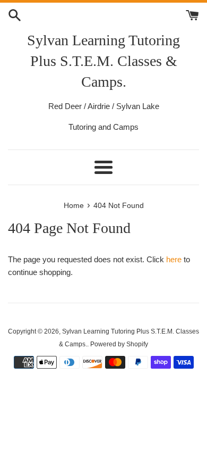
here (174, 259)
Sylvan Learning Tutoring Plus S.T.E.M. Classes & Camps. (103, 61)
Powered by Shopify (119, 344)
